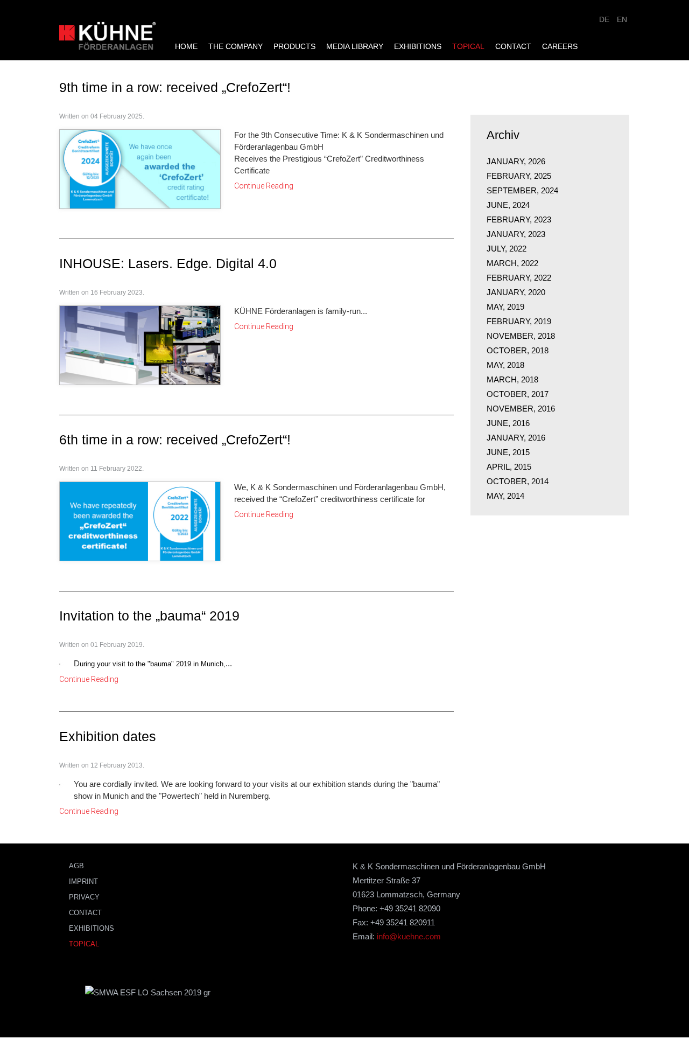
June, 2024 (508, 205)
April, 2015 (509, 466)
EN (622, 19)
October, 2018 (518, 350)
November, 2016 (521, 408)
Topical (468, 30)
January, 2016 (516, 437)
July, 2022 (506, 248)
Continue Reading (263, 184)
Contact (513, 30)
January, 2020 (516, 292)
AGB (76, 866)
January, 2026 (516, 161)
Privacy (84, 897)
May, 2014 (505, 495)
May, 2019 (505, 306)
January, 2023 (516, 234)
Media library (355, 30)
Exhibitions (418, 30)
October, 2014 (518, 481)
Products (294, 30)
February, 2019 (519, 321)
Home (186, 30)
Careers (560, 30)
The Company (235, 30)
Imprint (83, 881)
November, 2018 (521, 335)
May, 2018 (505, 364)
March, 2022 (512, 263)
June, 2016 (508, 423)
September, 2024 (522, 190)
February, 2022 (519, 277)
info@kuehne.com (409, 936)
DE (605, 19)
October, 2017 (518, 394)
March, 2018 (512, 379)
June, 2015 (508, 452)
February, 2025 (519, 175)
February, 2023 (519, 219)
